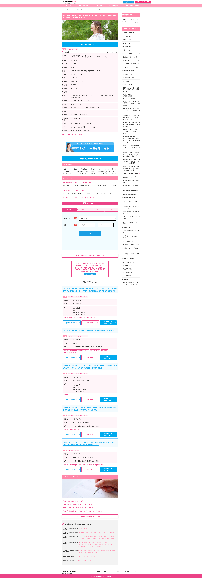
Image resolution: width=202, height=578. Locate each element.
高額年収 (80, 542)
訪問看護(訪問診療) (109, 538)
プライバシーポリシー (115, 572)
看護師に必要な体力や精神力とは (131, 181)
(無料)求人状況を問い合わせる (90, 44)
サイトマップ (136, 572)
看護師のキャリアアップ (129, 177)
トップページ (67, 5)
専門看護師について (128, 265)
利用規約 (105, 572)
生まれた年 (67, 218)
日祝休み (86, 542)
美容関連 (90, 552)
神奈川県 (89, 560)
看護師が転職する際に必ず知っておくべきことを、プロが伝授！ (131, 284)
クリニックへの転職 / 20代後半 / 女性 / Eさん (131, 217)
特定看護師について (128, 272)
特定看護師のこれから (129, 241)
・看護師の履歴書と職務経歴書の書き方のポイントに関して (78, 504)
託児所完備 (99, 546)
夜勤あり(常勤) (88, 532)
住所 (65, 225)
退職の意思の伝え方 (128, 84)
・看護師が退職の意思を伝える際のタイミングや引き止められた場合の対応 (82, 511)
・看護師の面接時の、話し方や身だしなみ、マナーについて (77, 508)
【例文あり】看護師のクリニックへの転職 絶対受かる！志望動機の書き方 (131, 124)
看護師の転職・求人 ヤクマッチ (69, 9)
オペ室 (108, 550)
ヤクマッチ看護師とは (84, 5)
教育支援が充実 (106, 544)
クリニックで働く (127, 39)
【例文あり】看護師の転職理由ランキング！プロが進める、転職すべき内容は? (131, 147)
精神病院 (112, 536)
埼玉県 (89, 9)
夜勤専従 (112, 532)
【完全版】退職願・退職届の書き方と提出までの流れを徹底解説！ (131, 110)
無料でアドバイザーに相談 (143, 2)
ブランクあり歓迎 (90, 546)
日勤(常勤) (81, 532)
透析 (79, 552)
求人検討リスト (128, 2)
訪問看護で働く (127, 43)
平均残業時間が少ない (101, 542)
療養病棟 (90, 550)
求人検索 (99, 5)
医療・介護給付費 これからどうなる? (131, 231)
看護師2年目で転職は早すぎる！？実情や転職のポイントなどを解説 (131, 103)
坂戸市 (93, 556)
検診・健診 (84, 552)
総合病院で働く (127, 36)
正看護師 (80, 528)
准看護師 (86, 528)
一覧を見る (137, 23)
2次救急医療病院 (88, 536)
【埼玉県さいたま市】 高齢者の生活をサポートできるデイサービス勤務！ (88, 331)
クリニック (80, 536)
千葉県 (80, 560)
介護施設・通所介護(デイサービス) (94, 538)
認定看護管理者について (130, 269)
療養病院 (106, 536)
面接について (126, 81)
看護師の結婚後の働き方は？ (131, 191)
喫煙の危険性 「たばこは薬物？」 (130, 249)
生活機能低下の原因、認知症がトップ (131, 254)
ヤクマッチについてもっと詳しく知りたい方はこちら (90, 256)
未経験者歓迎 (81, 546)
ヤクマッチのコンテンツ (132, 5)
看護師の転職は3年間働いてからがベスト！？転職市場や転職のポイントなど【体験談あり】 (131, 161)
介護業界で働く (127, 46)
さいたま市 (94, 9)
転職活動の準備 (127, 74)
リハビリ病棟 (96, 550)
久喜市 (88, 556)
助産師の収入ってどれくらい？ (131, 64)
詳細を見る (90, 322)
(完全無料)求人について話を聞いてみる (90, 159)
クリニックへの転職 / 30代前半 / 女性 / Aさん (131, 223)
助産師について (127, 276)
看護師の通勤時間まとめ (130, 194)
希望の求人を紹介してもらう (108, 322)
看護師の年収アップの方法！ (130, 57)
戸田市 (84, 556)
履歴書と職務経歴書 (128, 77)
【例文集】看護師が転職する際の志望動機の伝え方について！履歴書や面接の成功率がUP (131, 154)
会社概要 (98, 572)
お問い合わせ (127, 572)
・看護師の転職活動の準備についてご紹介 (73, 501)
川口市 (80, 556)
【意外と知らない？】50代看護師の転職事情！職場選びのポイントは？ (131, 89)
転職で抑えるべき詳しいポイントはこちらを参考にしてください (79, 197)
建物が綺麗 (98, 544)
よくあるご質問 (113, 5)
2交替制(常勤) (97, 532)
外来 (79, 550)
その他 (95, 552)
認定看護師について (128, 262)
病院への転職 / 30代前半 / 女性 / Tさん (131, 202)
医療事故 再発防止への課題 (131, 244)
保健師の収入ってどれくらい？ (131, 60)
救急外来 (103, 550)
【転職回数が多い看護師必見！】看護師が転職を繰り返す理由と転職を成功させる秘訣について (131, 139)
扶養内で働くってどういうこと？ (131, 53)
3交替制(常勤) (105, 532)
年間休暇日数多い (83, 544)
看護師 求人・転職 (81, 9)
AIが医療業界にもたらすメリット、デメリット (131, 237)
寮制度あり (91, 544)
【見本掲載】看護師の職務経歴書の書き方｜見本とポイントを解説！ (131, 131)
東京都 (84, 560)
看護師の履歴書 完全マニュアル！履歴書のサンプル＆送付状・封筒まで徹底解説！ (131, 96)
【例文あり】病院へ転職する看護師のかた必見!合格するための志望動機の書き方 (131, 168)
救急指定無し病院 (98, 536)
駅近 (112, 544)
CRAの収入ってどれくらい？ (130, 67)
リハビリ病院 (81, 538)
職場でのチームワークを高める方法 (131, 186)
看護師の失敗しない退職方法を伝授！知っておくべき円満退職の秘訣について (131, 117)
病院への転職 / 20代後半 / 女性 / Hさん (131, 212)
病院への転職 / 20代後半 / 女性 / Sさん (131, 207)
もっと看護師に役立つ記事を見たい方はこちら (90, 516)
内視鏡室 (112, 550)
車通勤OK (91, 542)
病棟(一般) (84, 550)
